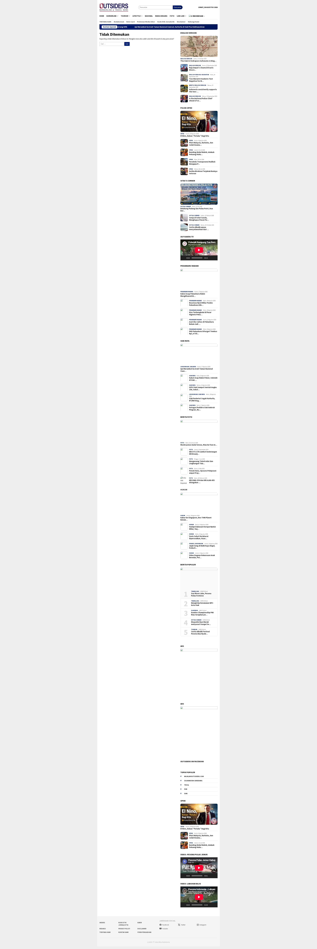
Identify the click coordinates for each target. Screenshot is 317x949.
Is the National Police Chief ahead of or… (200, 99)
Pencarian (177, 7)
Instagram (202, 925)
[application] (199, 249)
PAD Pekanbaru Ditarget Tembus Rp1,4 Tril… (203, 332)
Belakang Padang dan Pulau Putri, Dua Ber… (196, 209)
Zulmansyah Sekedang (193, 781)
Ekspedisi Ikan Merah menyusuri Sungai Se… (201, 623)
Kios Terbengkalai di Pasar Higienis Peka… (200, 313)
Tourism (194, 629)
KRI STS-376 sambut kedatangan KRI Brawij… (203, 453)
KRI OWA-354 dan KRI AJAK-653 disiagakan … (202, 481)
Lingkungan (184, 366)
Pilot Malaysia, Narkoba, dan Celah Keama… (201, 144)
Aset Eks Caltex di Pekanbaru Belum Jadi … (201, 323)
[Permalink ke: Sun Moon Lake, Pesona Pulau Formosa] (199, 578)
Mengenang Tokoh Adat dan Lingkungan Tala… (201, 462)
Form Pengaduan (144, 932)
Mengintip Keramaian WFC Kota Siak (202, 604)
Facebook (165, 925)
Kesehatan (205, 74)
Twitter (183, 925)
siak (185, 793)
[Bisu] (210, 258)
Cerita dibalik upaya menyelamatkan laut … (199, 228)
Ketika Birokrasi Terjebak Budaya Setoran (203, 172)
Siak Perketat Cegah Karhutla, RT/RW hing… (202, 399)
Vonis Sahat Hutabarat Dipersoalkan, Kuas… (198, 537)
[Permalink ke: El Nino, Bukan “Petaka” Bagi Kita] (199, 121)
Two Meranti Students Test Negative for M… (201, 80)
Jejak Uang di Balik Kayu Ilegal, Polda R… (202, 547)
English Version (186, 59)
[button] (197, 16)
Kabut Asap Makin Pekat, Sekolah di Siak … (203, 379)
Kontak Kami (123, 932)
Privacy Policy (124, 929)
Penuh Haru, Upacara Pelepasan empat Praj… (202, 472)
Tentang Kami (105, 932)
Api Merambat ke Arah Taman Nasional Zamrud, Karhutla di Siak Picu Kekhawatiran (120, 27)
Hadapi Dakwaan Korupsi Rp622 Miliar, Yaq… (202, 528)
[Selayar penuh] (214, 258)
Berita (191, 85)
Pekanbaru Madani (186, 291)
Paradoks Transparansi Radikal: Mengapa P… (202, 163)
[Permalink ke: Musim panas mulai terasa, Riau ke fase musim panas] (199, 430)
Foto (182, 443)
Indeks (102, 923)
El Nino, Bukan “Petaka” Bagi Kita (194, 136)
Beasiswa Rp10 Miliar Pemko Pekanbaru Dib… (201, 304)
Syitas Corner (185, 206)
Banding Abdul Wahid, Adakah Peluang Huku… (201, 153)
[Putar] (183, 258)
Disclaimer (141, 929)
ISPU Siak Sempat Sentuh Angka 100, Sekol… (203, 388)
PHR (185, 789)
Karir (139, 923)
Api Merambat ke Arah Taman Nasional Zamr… (196, 370)
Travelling (195, 591)
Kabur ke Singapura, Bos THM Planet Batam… (195, 519)
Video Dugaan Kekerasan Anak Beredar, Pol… (202, 556)
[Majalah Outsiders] (114, 7)
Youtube (165, 929)
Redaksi (102, 929)
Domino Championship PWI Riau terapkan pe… (202, 613)
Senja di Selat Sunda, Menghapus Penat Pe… (199, 219)
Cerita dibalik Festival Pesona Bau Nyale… (200, 632)
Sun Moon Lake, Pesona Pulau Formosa (201, 594)
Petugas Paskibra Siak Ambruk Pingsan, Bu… (202, 408)
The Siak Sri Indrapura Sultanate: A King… (198, 61)
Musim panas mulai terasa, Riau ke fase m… (198, 445)
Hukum (183, 489)
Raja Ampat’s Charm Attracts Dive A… (201, 69)
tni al (186, 785)
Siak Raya (193, 366)
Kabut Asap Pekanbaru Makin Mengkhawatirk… (192, 295)
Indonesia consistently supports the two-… (203, 90)
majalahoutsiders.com (194, 776)
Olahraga (194, 610)
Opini (182, 134)
